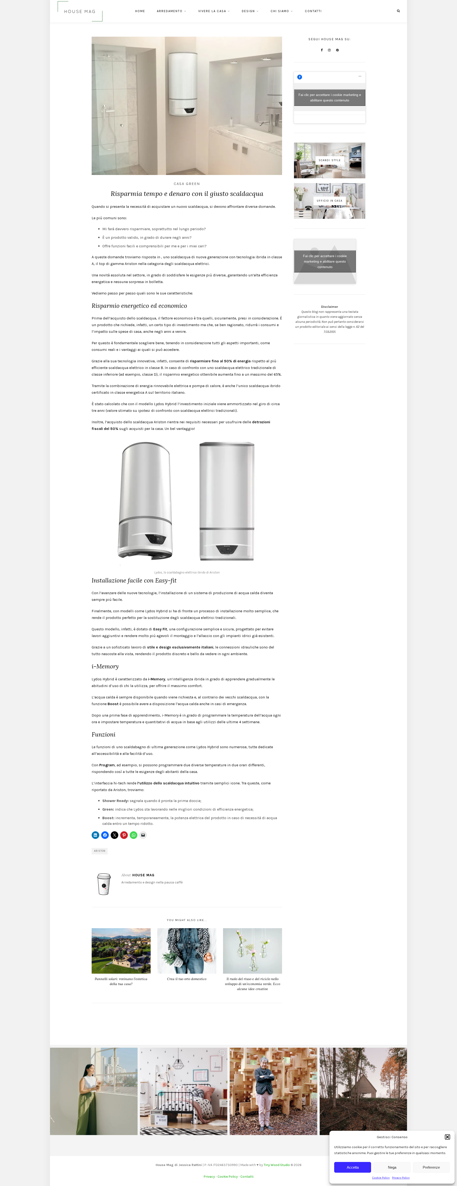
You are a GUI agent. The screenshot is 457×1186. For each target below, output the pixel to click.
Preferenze (431, 1167)
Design (248, 11)
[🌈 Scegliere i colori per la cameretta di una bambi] (184, 1091)
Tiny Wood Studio (277, 1165)
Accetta (353, 1167)
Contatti (313, 11)
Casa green (187, 183)
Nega (392, 1167)
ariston (99, 850)
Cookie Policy (381, 1177)
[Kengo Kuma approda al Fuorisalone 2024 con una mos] (273, 1091)
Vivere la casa (212, 11)
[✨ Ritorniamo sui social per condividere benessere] (94, 1091)
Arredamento (170, 11)
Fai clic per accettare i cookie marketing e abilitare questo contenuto (329, 97)
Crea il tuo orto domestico (186, 979)
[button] (447, 1137)
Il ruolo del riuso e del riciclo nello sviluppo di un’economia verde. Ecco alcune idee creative (252, 984)
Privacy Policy (401, 1177)
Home (140, 11)
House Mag (143, 875)
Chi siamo (280, 11)
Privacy (209, 1177)
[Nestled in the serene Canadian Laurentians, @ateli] (363, 1091)
